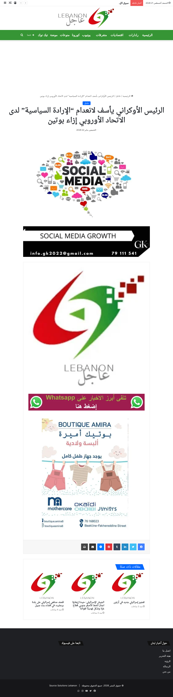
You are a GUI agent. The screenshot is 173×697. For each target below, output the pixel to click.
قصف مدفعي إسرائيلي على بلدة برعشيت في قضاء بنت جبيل (48, 604)
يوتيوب (86, 35)
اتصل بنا (166, 650)
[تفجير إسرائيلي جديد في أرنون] (127, 586)
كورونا (76, 35)
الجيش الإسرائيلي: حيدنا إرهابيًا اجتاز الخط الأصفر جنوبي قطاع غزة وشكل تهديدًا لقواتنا (88, 605)
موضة (54, 35)
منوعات (65, 35)
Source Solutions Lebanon (63, 685)
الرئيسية (147, 35)
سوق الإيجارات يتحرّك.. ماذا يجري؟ (110, 3)
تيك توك (43, 35)
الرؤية (167, 661)
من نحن (166, 671)
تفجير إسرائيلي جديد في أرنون (129, 602)
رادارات (134, 35)
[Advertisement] (86, 67)
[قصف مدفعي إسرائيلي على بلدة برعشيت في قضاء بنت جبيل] (46, 586)
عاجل (118, 96)
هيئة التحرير (164, 656)
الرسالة (166, 666)
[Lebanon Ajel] (86, 18)
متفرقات (101, 35)
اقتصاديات (117, 35)
